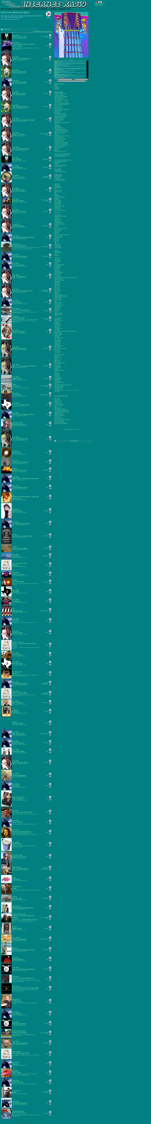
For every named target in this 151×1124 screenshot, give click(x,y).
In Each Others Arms (20, 487)
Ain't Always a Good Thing (22, 536)
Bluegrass (46, 310)
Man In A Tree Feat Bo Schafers (24, 366)
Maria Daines (16, 999)
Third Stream (57, 351)
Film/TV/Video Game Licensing (61, 155)
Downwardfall (57, 267)
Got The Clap (17, 664)
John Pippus (15, 701)
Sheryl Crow (57, 245)
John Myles (57, 336)
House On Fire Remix (20, 462)
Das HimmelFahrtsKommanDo (61, 103)
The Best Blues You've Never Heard (63, 160)
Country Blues (45, 949)
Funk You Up (57, 417)
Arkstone (56, 322)
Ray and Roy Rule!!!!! (59, 415)
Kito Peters (57, 185)
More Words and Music (60, 133)
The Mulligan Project (59, 180)
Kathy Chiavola (58, 219)
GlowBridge (57, 195)
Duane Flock (57, 257)
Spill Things (16, 1072)
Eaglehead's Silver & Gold (60, 132)
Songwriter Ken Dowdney (60, 216)
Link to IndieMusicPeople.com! (99, 3)
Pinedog (56, 232)
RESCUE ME (17, 511)
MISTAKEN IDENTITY (59, 354)
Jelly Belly (16, 592)
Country (56, 87)
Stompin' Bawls (18, 201)
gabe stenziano (58, 229)
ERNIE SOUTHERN (59, 370)
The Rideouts (57, 209)
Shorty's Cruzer (18, 574)
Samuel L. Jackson (59, 337)
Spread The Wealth (59, 421)
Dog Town (57, 241)
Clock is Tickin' (17, 723)
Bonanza (56, 149)
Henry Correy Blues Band (60, 348)
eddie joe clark (58, 360)
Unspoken (16, 879)
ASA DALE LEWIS (58, 387)
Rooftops (15, 712)
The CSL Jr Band (58, 333)
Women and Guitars (59, 413)
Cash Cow (57, 225)
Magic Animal (57, 298)
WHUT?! (56, 124)
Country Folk (45, 348)
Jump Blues (45, 548)
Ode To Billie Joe (18, 276)
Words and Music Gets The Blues (62, 419)
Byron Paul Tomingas (59, 280)
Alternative (46, 1113)
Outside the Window (59, 118)
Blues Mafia (57, 323)
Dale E (56, 358)
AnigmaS (56, 284)
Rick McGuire (57, 357)
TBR (55, 242)
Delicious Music (58, 147)
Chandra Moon (66, 390)
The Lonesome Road (20, 869)
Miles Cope (57, 288)
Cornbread (16, 601)
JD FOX (56, 371)
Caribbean (46, 378)
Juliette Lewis (57, 335)
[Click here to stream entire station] (49, 16)
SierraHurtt (57, 310)
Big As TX (16, 673)
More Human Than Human (60, 228)
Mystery (15, 565)
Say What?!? (17, 1014)
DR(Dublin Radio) (58, 272)
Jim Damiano (57, 352)
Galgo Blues (16, 1001)
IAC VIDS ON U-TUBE (59, 156)
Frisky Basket (57, 281)
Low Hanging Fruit (58, 403)
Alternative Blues (44, 246)
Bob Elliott (57, 356)
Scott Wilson (57, 260)
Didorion (56, 269)
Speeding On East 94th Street (23, 120)
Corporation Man (18, 318)
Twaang (56, 250)
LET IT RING (57, 125)
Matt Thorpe (57, 374)
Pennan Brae (57, 304)
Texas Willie (57, 400)
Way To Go (57, 292)
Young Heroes (17, 611)
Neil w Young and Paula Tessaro (62, 234)
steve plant (57, 365)
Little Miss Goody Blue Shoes (23, 237)
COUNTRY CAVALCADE (60, 165)
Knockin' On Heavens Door (22, 291)
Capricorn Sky (17, 1082)
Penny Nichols (58, 230)
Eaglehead (57, 177)
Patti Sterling (57, 381)
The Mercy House (58, 314)
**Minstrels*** (57, 101)
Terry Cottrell (57, 319)
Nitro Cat (15, 620)
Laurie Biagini (57, 246)
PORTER (56, 217)
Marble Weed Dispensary (60, 171)
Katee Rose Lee (58, 388)
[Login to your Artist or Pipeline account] (5, 9)
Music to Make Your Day (60, 97)
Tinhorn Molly (57, 363)
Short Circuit (16, 395)
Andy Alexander (58, 203)
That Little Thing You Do (21, 523)
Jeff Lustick (57, 398)
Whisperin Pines (58, 166)
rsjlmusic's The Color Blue (60, 114)
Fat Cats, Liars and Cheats (22, 812)
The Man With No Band (60, 179)
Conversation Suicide (59, 264)
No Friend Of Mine (19, 246)
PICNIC (56, 164)
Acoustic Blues (45, 470)
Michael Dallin (58, 324)
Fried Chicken (17, 822)
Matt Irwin (56, 240)
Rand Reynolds (58, 191)
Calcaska (56, 309)
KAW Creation (57, 307)
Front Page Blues (58, 405)
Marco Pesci (57, 282)
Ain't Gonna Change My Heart (23, 950)
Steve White (57, 306)
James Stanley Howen (59, 362)
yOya (55, 301)
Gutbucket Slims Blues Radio (61, 130)
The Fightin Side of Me (20, 1053)
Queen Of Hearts (18, 332)
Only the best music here (60, 151)
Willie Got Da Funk (19, 211)
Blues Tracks (57, 112)
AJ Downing (15, 451)
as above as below (19, 939)
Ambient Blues (45, 106)
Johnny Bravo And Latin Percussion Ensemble (65, 331)
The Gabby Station (59, 141)
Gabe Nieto (57, 221)
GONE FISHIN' (58, 170)
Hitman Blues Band (59, 382)
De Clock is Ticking (59, 95)
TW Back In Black (19, 94)
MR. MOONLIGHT (58, 99)
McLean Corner (58, 108)
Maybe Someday (58, 345)
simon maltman (58, 378)
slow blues (46, 928)
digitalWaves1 (57, 126)
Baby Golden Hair (19, 72)
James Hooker (58, 265)
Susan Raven (16, 1090)
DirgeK (56, 226)
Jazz (47, 654)
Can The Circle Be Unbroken (23, 414)
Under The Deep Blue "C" (21, 59)
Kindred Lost (57, 343)
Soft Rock (46, 81)
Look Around (17, 302)
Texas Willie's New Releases (61, 423)
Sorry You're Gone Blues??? (23, 978)
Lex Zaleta (57, 184)
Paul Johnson (57, 244)
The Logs (56, 391)
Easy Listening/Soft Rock (60, 93)
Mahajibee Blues (58, 401)
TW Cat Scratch (18, 265)
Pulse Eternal (16, 986)
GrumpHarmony (58, 318)
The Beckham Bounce (20, 107)
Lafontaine (57, 268)
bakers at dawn (58, 247)
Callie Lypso (16, 379)
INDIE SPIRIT (57, 162)
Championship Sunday (20, 149)
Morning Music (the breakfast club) (62, 154)
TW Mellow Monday (19, 1103)
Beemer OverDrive (19, 1024)
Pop (47, 798)
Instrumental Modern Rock (45, 177)
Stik (55, 193)
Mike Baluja (57, 285)
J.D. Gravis (57, 286)
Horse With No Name (20, 762)
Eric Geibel (57, 289)
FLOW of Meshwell (59, 222)
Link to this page (48, 17)
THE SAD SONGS (58, 128)
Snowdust (16, 556)
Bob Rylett (57, 361)
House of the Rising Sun (21, 310)
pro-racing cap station (59, 146)
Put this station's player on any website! (42, 31)
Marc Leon (57, 373)
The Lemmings (58, 201)
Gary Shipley (16, 308)
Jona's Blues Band (59, 386)
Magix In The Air (18, 134)
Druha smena (57, 366)
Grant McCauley (58, 252)
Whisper (15, 1064)
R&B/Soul (46, 510)
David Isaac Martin (59, 305)
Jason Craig (57, 326)
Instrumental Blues (44, 394)
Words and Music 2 (59, 120)
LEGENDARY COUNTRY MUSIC (62, 122)
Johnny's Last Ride (19, 1033)
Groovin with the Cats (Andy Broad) (25, 988)
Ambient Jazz (45, 159)
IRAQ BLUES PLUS (59, 137)
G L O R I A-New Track (20, 405)
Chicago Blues (45, 256)
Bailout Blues (17, 844)
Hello (14, 1092)
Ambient (57, 88)
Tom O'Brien (57, 276)
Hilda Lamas (57, 205)
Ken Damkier (57, 347)
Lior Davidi (57, 344)
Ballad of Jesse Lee (19, 470)
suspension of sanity (59, 206)
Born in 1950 (17, 898)
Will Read (56, 238)
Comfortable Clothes (20, 684)
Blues (56, 85)
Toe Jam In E (17, 159)
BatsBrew (56, 255)
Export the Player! (99, 5)
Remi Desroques (58, 302)
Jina (13, 495)
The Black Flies (58, 186)
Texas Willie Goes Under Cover (62, 135)
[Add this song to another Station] (50, 39)
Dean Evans (57, 207)
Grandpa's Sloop (18, 190)
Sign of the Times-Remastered (23, 969)
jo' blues (56, 383)
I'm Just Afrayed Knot (20, 439)
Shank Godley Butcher (59, 197)
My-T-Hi (56, 233)
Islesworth (57, 150)
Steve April (57, 349)
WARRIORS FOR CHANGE (61, 96)
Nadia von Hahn (58, 313)
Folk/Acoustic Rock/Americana (44, 291)
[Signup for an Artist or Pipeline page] (14, 9)
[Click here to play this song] (50, 36)
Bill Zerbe (56, 369)
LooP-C (56, 311)
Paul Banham (57, 341)
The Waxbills (57, 275)
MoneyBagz (57, 251)
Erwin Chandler (58, 297)
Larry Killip (57, 330)
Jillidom (56, 315)
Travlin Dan (57, 379)
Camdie (56, 198)
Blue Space (57, 121)
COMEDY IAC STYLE (59, 139)
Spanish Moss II (18, 743)
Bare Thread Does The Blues (61, 100)
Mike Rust (56, 212)
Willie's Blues (17, 928)
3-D (55, 189)
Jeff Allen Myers (58, 332)
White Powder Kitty (19, 37)
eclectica (56, 134)
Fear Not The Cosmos (59, 224)
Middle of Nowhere (19, 348)
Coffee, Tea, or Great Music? (61, 142)
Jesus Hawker (17, 799)
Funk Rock (46, 723)
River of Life (16, 453)
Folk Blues (46, 762)
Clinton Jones (17, 633)
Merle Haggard (58, 176)
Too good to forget (58, 107)
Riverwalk (15, 786)
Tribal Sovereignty (58, 414)
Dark (55, 406)
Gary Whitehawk (58, 294)
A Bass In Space (18, 177)
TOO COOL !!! (57, 105)
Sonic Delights (58, 169)
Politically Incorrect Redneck (22, 908)
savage (56, 194)
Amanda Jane (57, 215)
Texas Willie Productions (60, 409)
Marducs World (58, 290)
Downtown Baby (18, 751)
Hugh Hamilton (16, 867)
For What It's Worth (19, 82)
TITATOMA (57, 375)
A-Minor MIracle (18, 226)
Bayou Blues (45, 365)
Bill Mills (56, 293)
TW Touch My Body (19, 256)
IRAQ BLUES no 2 (19, 424)
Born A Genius (17, 703)
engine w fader (58, 367)
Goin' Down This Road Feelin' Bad (25, 478)
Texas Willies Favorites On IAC (61, 410)
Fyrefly (14, 384)
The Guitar (56, 402)
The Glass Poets (58, 320)
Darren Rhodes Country (60, 138)
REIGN (56, 263)
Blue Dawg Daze (18, 734)
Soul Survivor (17, 655)
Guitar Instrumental (44, 610)
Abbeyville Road (58, 237)
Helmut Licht (57, 271)
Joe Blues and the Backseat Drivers (63, 385)
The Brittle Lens (58, 328)
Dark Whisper (17, 167)
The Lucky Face (58, 273)
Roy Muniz (57, 327)
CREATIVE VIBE (58, 110)
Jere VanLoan (57, 220)
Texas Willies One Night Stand (61, 109)
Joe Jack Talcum (58, 236)
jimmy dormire (57, 190)
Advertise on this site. (99, 4)
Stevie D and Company (60, 210)
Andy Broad (57, 199)
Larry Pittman (57, 261)
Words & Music (58, 407)
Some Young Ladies (19, 693)
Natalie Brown (57, 187)
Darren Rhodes (16, 906)
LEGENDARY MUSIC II (60, 117)
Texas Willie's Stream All (60, 129)
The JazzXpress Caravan (60, 116)
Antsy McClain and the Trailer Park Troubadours (66, 277)
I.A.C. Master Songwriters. (60, 161)
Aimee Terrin (57, 339)
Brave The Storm (18, 1113)
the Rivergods (57, 202)
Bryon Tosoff (15, 42)
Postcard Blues (18, 959)
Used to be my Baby (19, 548)
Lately (14, 888)
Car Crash (16, 386)
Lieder (56, 254)
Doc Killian (57, 259)
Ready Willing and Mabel (60, 296)
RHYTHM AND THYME (60, 113)
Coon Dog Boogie (19, 775)
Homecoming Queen (20, 1043)
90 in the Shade (18, 582)
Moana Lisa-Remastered (21, 832)
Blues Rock (46, 58)
